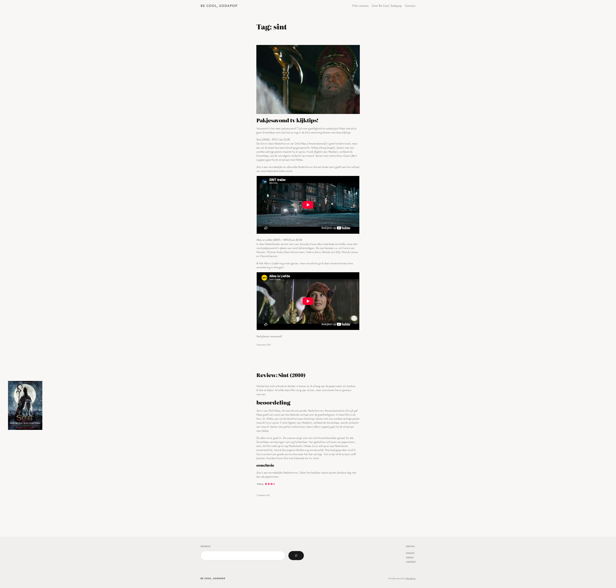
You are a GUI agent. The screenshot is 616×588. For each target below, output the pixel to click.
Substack (409, 556)
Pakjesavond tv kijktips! (287, 120)
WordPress (410, 578)
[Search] (296, 555)
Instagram (410, 552)
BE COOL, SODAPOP (219, 5)
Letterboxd (410, 561)
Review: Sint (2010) (281, 375)
